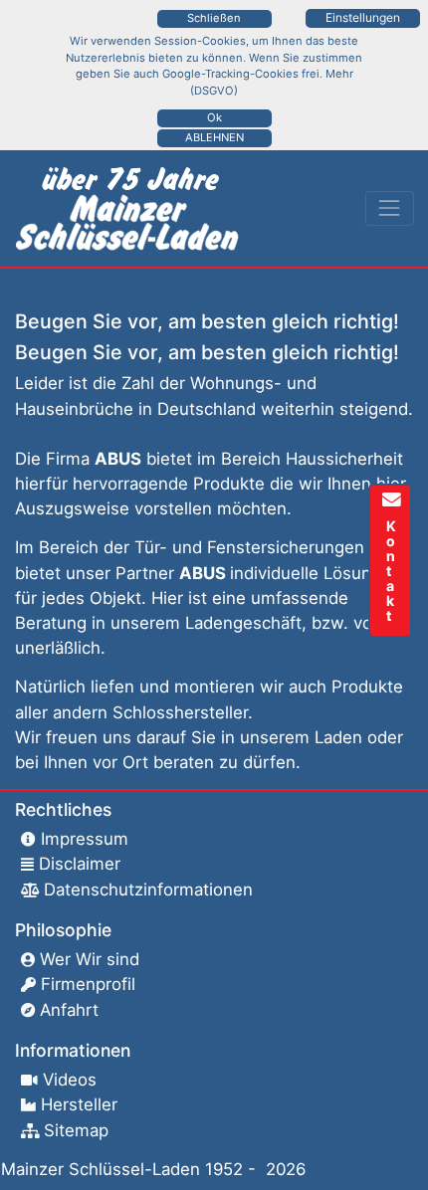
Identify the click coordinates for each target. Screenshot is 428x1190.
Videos (70, 1080)
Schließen (214, 18)
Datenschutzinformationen (148, 889)
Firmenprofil (88, 984)
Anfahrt (69, 1010)
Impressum (84, 839)
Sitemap (76, 1130)
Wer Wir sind (89, 959)
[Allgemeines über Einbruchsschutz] (131, 209)
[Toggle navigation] (389, 208)
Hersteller (79, 1104)
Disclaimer (79, 864)
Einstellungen (362, 17)
